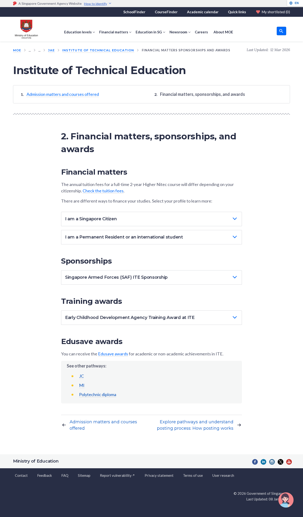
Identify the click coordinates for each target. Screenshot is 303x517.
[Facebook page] (255, 462)
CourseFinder (166, 12)
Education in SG (149, 32)
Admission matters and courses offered (63, 94)
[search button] (281, 31)
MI (82, 385)
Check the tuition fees (103, 190)
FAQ (64, 475)
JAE (51, 50)
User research (223, 475)
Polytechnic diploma (97, 394)
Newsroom (178, 32)
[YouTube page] (289, 462)
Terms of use (193, 475)
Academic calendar (202, 12)
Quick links (237, 12)
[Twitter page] (280, 462)
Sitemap (84, 475)
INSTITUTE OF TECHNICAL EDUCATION (98, 50)
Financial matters (113, 32)
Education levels (78, 32)
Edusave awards (113, 353)
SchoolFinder (134, 12)
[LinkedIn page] (263, 462)
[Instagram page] (272, 462)
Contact (21, 475)
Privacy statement (159, 475)
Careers (201, 32)
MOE (17, 50)
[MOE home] (25, 29)
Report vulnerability (116, 475)
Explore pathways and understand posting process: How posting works (195, 425)
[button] (151, 219)
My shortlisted (276, 12)
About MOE (223, 32)
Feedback (44, 475)
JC (81, 376)
